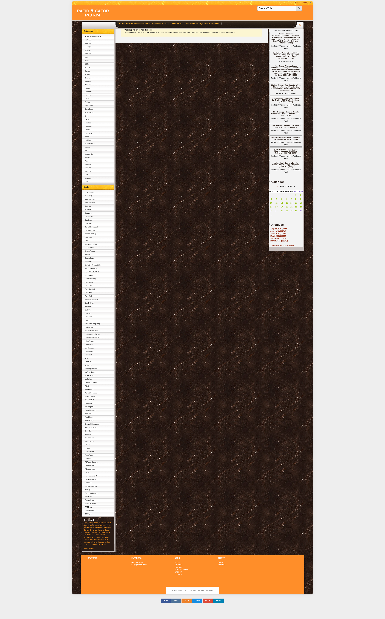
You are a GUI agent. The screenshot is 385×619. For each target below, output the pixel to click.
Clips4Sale (88, 216)
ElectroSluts (89, 258)
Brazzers (88, 213)
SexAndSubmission (92, 424)
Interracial (88, 133)
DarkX (87, 241)
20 (287, 207)
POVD (87, 386)
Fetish (87, 99)
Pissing (87, 157)
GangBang (89, 109)
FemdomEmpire (91, 268)
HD (103, 535)
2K (110, 523)
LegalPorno (89, 351)
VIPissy (87, 490)
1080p (86, 523)
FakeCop (88, 286)
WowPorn (88, 497)
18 (276, 207)
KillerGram (88, 344)
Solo (86, 175)
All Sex (94, 525)
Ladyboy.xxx (89, 348)
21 (291, 207)
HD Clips (88, 47)
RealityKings (89, 420)
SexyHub (88, 431)
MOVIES (88, 40)
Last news (179, 567)
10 (271, 203)
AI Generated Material (93, 36)
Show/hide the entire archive (282, 246)
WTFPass (88, 507)
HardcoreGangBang (92, 324)
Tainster (88, 458)
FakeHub (88, 292)
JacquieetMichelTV (92, 337)
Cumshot (88, 92)
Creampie (93, 530)
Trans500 (88, 483)
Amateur (88, 54)
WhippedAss (89, 510)
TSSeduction (89, 465)
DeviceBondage (91, 234)
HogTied (88, 313)
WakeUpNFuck (90, 503)
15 (296, 203)
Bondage (88, 78)
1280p (91, 523)
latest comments (181, 569)
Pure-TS (88, 414)
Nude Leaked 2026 (101, 540)
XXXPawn (88, 514)
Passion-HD (89, 400)
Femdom (88, 95)
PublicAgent (89, 407)
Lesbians (88, 140)
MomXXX (88, 365)
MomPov (88, 362)
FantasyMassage (91, 299)
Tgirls (87, 472)
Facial (108, 532)
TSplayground (90, 469)
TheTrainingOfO (91, 476)
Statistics (178, 565)
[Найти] (299, 8)
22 (296, 207)
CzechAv (88, 223)
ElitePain (88, 254)
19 (282, 207)
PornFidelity (89, 389)
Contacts (178, 574)
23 (301, 207)
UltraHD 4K (102, 544)
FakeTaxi (88, 296)
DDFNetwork (89, 248)
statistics (221, 565)
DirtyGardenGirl (91, 244)
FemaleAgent (90, 275)
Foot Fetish (89, 105)
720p (90, 525)
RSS (300, 25)
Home (177, 562)
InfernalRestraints (91, 331)
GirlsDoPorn (89, 303)
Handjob (88, 123)
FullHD (86, 535)
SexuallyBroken (90, 427)
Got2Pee (88, 310)
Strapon (88, 178)
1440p (96, 523)
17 (271, 207)
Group (87, 116)
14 (291, 203)
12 (282, 203)
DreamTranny (90, 251)
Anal (86, 57)
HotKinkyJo (89, 327)
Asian (87, 60)
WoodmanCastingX (92, 493)
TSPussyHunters (91, 462)
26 (282, 211)
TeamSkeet (89, 455)
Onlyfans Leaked (103, 542)
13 (287, 203)
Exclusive (101, 532)
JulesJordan (89, 341)
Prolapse (88, 164)
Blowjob (87, 74)
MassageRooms (91, 369)
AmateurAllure (90, 203)
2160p (106, 523)
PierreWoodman (91, 393)
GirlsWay (88, 306)
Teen (86, 182)
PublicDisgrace (90, 410)
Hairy (87, 119)
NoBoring (88, 379)
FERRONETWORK (92, 272)
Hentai (87, 130)
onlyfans (87, 542)
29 (296, 211)
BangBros (88, 206)
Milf (86, 150)
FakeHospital (90, 289)
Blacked (88, 209)
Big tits (89, 527)
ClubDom (88, 220)
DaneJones (89, 237)
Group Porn (89, 112)
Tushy (87, 445)
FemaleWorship (90, 279)
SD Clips (88, 50)
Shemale (88, 171)
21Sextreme (89, 192)
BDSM (87, 64)
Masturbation (89, 143)
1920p (101, 523)
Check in (178, 572)
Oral (85, 544)
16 (301, 203)
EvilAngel (88, 261)
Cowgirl (86, 530)
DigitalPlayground (91, 227)
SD (92, 544)
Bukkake (88, 85)
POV (86, 161)
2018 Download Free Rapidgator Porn (93, 13)
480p (86, 525)
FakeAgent (89, 282)
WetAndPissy (90, 500)
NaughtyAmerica (91, 382)
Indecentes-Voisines (92, 334)
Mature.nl (88, 355)
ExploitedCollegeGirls (93, 265)
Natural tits (89, 154)
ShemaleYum (89, 441)
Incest (87, 137)
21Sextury (88, 196)
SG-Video (88, 434)
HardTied (88, 317)
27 (287, 211)
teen (96, 544)
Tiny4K (87, 448)
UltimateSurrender (91, 486)
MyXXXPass (89, 375)
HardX (87, 320)
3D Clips (88, 43)
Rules (220, 562)
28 (291, 211)
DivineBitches (90, 230)
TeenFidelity (89, 452)
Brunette (88, 81)
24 (271, 211)
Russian (88, 168)
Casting (87, 88)
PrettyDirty (89, 403)
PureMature (89, 417)
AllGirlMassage (90, 199)
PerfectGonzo (90, 396)
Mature (87, 147)
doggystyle (93, 532)
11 (276, 203)
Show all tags (89, 548)
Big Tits (87, 67)
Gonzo (91, 535)
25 (276, 211)
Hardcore (88, 126)
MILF (94, 537)
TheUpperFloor (90, 479)
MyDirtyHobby (90, 372)
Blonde (87, 71)
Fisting (87, 102)
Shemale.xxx (89, 438)
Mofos (87, 358)
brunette (107, 527)
